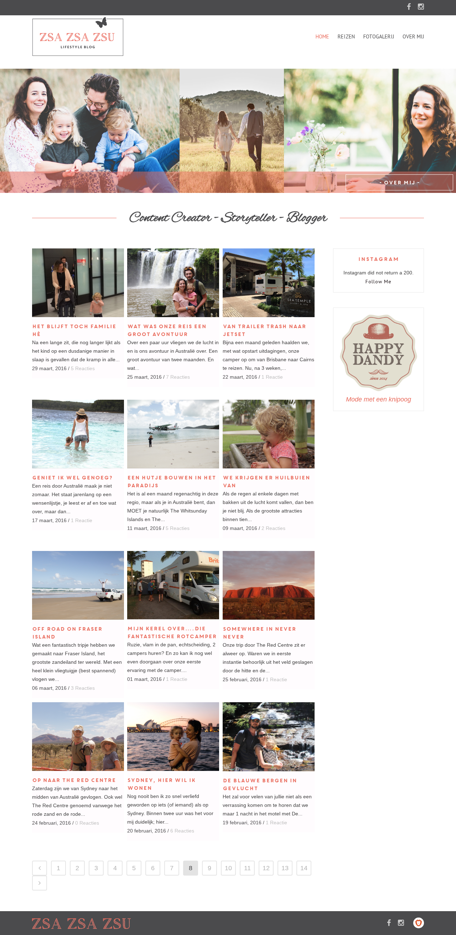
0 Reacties (87, 823)
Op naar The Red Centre (74, 780)
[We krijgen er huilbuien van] (269, 434)
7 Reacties (178, 377)
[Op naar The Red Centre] (78, 736)
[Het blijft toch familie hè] (78, 282)
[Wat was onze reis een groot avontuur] (173, 282)
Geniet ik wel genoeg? (72, 477)
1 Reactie (272, 377)
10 (228, 868)
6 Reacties (182, 831)
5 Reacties (83, 368)
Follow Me (379, 281)
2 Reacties (273, 528)
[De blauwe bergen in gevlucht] (269, 736)
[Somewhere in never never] (269, 585)
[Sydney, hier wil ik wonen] (173, 736)
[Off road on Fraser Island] (78, 585)
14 (303, 868)
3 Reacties (83, 688)
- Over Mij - (399, 182)
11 (247, 868)
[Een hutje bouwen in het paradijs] (173, 434)
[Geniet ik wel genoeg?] (78, 434)
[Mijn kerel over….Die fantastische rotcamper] (173, 585)
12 (266, 868)
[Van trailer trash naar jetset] (269, 282)
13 (285, 868)
